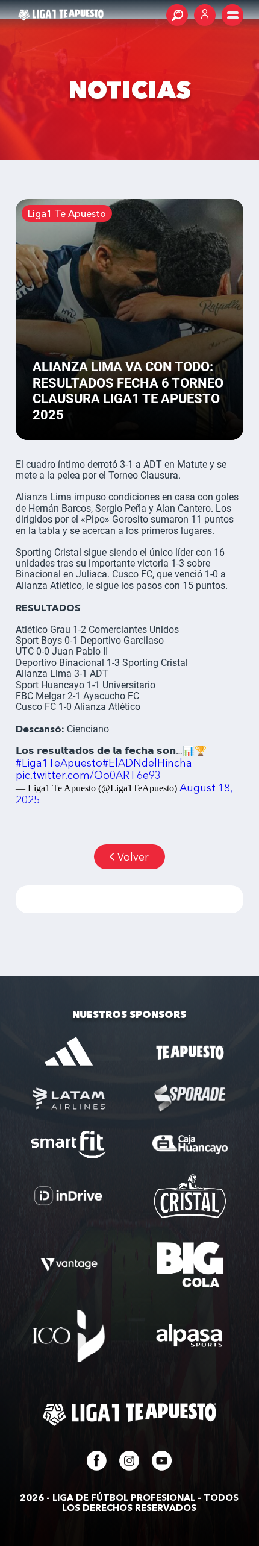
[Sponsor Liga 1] (69, 1053)
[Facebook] (97, 1466)
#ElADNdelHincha (147, 762)
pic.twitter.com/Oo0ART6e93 (88, 774)
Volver (133, 856)
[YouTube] (162, 1466)
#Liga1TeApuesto (59, 762)
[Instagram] (129, 1466)
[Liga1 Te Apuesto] (61, 15)
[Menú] (232, 15)
